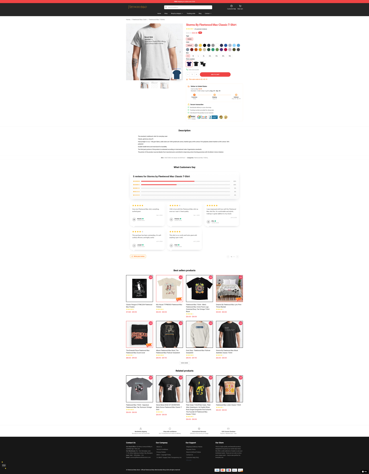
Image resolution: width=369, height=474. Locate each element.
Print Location (190, 59)
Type (187, 36)
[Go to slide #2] (154, 84)
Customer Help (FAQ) (192, 457)
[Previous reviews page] (228, 256)
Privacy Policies (161, 452)
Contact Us (189, 455)
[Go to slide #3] (164, 84)
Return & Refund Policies (193, 452)
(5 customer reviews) (200, 29)
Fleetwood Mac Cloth (139, 19)
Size (187, 53)
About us (159, 446)
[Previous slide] (129, 52)
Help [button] (365, 471)
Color (187, 42)
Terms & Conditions (162, 449)
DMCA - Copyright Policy (163, 455)
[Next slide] (180, 52)
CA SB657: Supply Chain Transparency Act (169, 457)
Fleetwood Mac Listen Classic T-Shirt (228, 405)
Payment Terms (191, 449)
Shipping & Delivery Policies (194, 446)
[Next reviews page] (237, 256)
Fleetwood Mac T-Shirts (157, 19)
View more (184, 363)
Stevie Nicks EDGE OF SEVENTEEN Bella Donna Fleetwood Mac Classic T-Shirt (169, 407)
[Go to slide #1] (144, 84)
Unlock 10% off (4, 465)
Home (128, 19)
